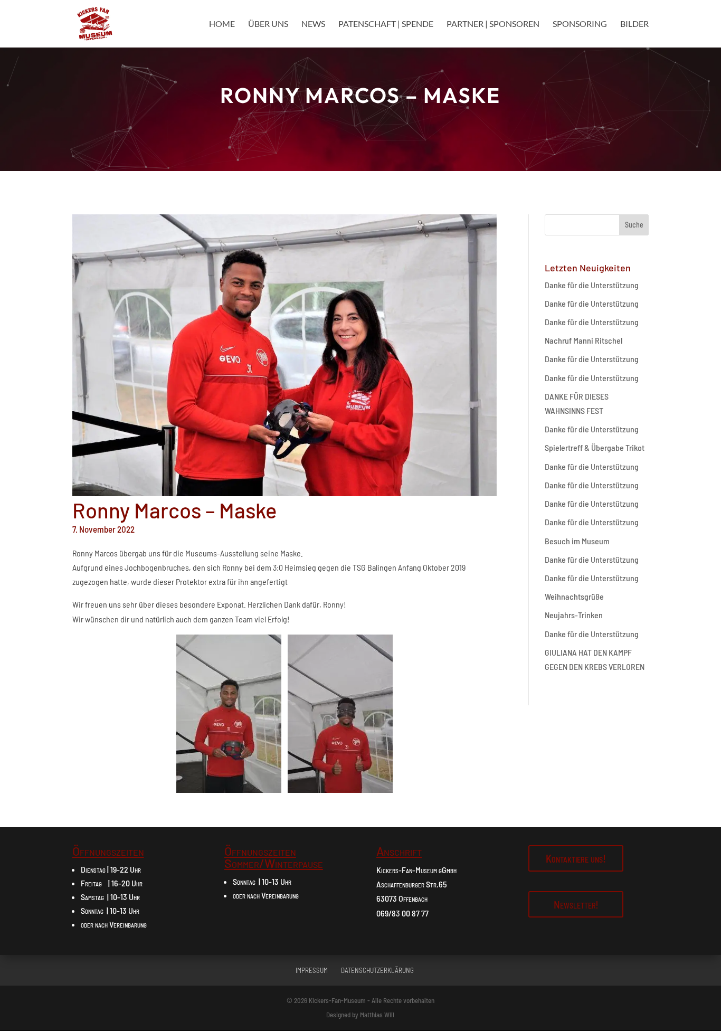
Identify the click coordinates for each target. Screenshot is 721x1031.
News (313, 24)
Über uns (268, 24)
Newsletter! (576, 904)
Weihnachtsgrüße (574, 596)
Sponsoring (580, 24)
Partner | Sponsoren (493, 24)
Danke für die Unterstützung (592, 285)
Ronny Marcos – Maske (360, 95)
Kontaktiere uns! (576, 858)
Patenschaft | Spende (385, 24)
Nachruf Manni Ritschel (583, 340)
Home (222, 24)
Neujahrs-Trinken (574, 615)
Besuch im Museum (577, 541)
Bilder (634, 24)
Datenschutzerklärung (377, 970)
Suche (634, 224)
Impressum (312, 970)
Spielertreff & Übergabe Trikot (594, 447)
